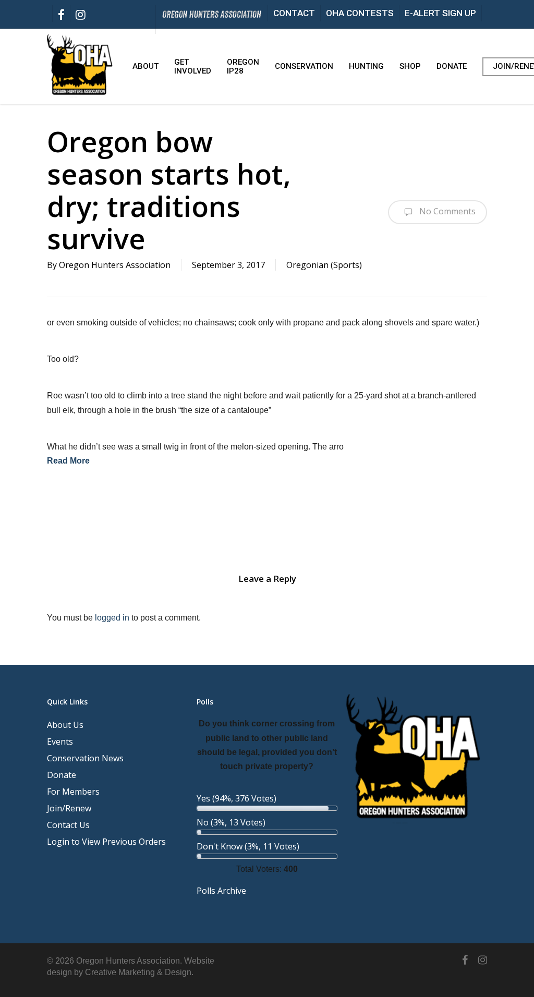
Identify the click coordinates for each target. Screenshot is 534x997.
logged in (112, 617)
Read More (68, 460)
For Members (73, 791)
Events (60, 741)
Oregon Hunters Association (115, 265)
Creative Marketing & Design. (139, 972)
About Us (65, 725)
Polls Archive (221, 890)
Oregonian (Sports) (324, 265)
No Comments (446, 211)
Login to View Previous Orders (106, 841)
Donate (61, 775)
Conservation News (85, 758)
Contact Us (68, 825)
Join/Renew (69, 808)
